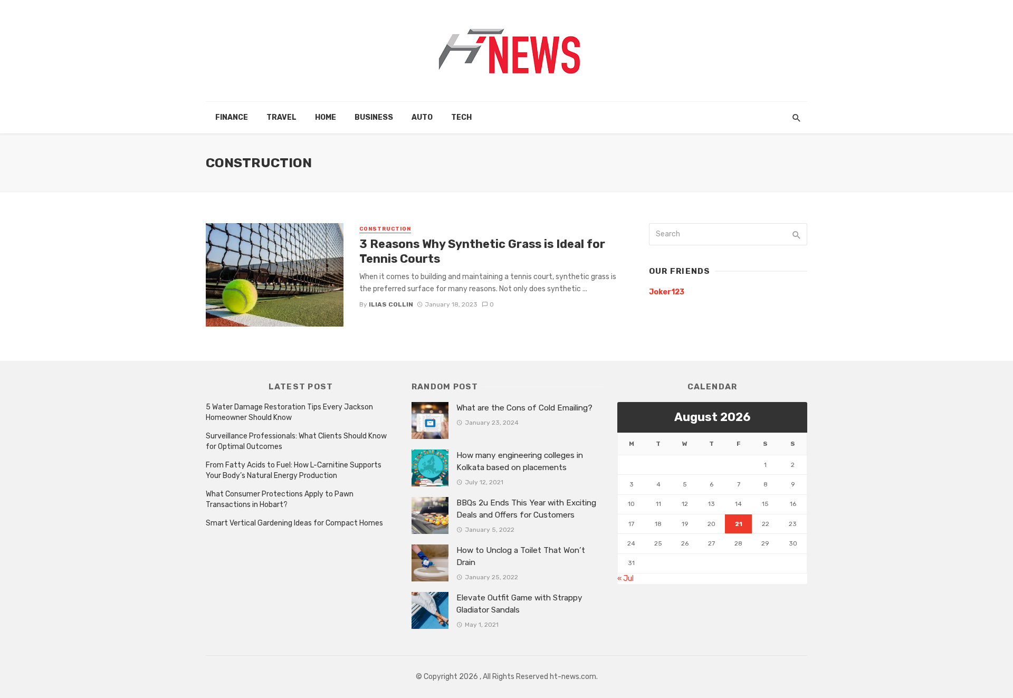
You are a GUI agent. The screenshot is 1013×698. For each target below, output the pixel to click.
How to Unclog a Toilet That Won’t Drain (520, 556)
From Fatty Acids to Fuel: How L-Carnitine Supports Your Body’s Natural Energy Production (293, 470)
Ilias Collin (391, 304)
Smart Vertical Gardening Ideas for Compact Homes (294, 523)
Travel (281, 117)
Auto (422, 117)
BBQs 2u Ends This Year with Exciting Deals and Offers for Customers (526, 509)
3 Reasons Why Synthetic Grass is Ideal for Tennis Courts (482, 251)
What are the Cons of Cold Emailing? (524, 408)
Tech (461, 117)
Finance (231, 117)
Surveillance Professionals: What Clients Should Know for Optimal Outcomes (296, 441)
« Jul (625, 578)
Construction (385, 229)
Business (374, 117)
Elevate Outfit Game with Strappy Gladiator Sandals (519, 604)
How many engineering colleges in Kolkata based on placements (519, 461)
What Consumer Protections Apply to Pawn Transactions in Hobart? (279, 499)
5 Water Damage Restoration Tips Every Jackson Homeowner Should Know (289, 412)
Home (325, 117)
